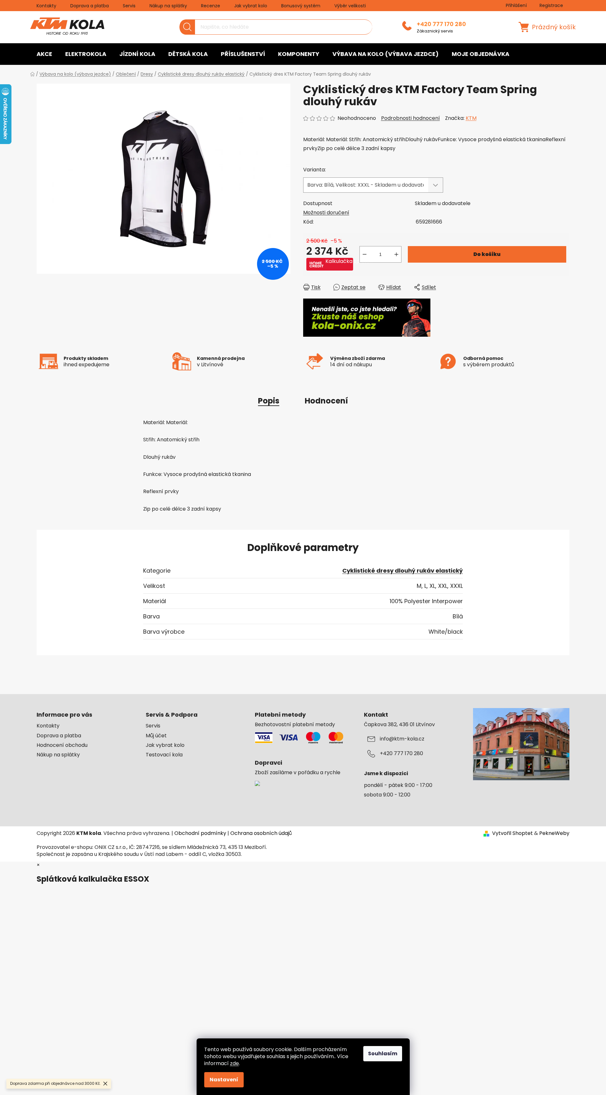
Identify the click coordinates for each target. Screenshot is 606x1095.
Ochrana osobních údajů (261, 833)
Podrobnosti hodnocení (410, 118)
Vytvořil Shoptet (512, 833)
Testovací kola (164, 754)
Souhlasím (382, 1053)
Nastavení (224, 1079)
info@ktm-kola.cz (402, 738)
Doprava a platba (89, 6)
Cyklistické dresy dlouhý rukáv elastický (402, 571)
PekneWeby (554, 833)
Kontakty (46, 6)
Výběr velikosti (350, 6)
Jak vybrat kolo (250, 6)
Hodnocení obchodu (62, 745)
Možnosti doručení (326, 212)
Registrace (551, 5)
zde (234, 1063)
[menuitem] (44, 54)
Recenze (210, 6)
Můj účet (156, 735)
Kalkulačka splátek (339, 261)
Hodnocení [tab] (326, 401)
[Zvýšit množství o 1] (396, 254)
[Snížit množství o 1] (364, 254)
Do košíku (486, 254)
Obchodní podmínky (200, 833)
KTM (471, 118)
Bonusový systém (300, 6)
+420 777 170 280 (441, 24)
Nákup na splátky (168, 6)
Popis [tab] (268, 401)
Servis (129, 6)
